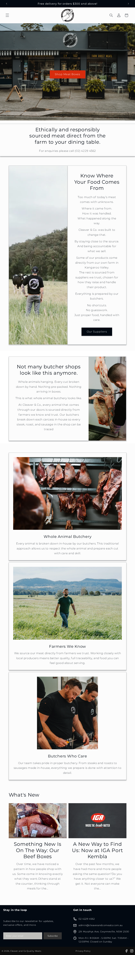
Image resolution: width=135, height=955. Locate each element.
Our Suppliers (97, 331)
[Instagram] (131, 951)
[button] (7, 15)
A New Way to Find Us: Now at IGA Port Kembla (97, 850)
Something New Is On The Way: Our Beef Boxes (37, 850)
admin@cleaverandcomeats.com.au (101, 925)
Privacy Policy (83, 951)
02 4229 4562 (87, 918)
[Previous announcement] (6, 3)
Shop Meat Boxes (67, 74)
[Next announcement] (128, 3)
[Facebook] (126, 951)
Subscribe (52, 936)
